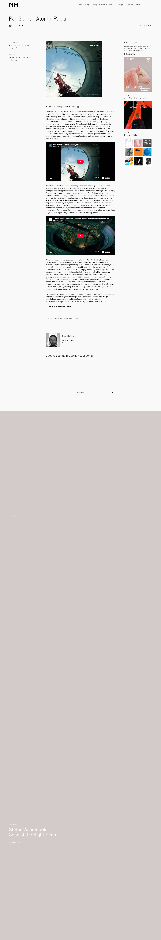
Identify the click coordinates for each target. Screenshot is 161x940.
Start (80, 5)
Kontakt (137, 5)
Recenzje (87, 5)
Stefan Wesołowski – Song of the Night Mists (32, 832)
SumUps (120, 5)
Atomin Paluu (53, 318)
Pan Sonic (75, 318)
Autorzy (111, 5)
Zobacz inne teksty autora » (70, 343)
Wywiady (94, 5)
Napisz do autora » (68, 340)
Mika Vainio (69, 318)
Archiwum (102, 5)
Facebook (130, 5)
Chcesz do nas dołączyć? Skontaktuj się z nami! (137, 49)
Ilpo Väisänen (61, 318)
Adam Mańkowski (18, 26)
